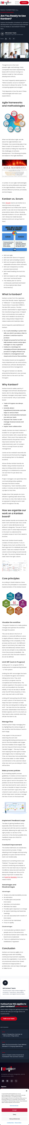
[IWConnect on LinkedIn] (3, 1081)
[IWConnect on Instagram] (11, 1081)
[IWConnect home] (8, 1069)
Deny (14, 1114)
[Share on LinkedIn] (5, 38)
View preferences (14, 1119)
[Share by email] (13, 38)
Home (2, 10)
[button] (26, 1091)
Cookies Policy (10, 1122)
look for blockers (11, 877)
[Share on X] (9, 38)
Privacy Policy (18, 1122)
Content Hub (10, 10)
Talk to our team (9, 1019)
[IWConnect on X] (16, 1081)
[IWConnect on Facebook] (7, 1081)
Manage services (14, 1105)
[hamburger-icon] (17, 2)
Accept (14, 1110)
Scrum (8, 203)
